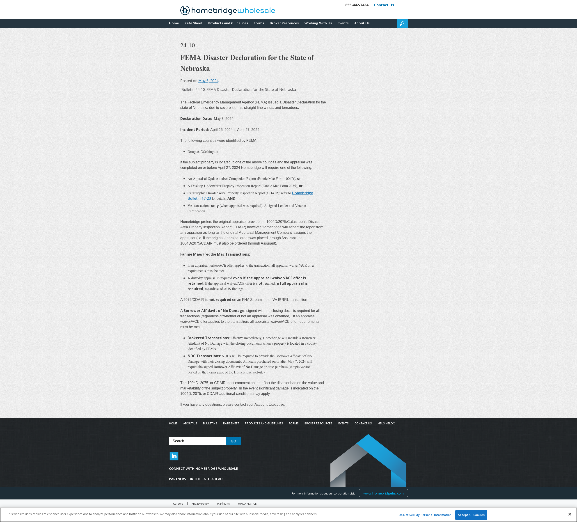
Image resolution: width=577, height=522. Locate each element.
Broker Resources (284, 23)
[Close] (570, 514)
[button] (402, 23)
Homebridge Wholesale (227, 11)
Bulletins (210, 423)
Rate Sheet (194, 23)
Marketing (223, 503)
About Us (362, 23)
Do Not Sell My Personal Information (425, 515)
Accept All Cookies (471, 515)
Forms (259, 23)
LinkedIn (174, 458)
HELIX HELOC (386, 423)
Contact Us (384, 4)
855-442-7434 (356, 4)
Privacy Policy (200, 503)
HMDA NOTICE (247, 503)
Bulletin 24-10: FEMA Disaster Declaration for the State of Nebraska (238, 89)
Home (174, 23)
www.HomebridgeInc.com (383, 493)
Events (343, 23)
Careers (178, 503)
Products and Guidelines (228, 23)
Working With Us (318, 23)
